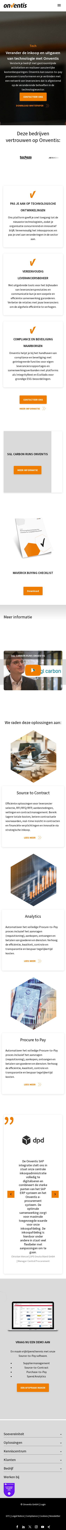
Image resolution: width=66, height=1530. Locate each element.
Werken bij (11, 1477)
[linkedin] (23, 1526)
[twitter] (30, 1526)
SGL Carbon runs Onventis (27, 454)
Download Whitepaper (29, 105)
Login (43, 1504)
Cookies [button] (43, 1516)
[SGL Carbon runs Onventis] (33, 670)
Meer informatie (30, 408)
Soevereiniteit (14, 1434)
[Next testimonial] (55, 1194)
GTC (8, 1516)
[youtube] (42, 1526)
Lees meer (30, 837)
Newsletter (54, 1516)
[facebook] (17, 1526)
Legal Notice (18, 1516)
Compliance (32, 1516)
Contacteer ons (33, 96)
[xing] (49, 1526)
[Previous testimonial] (10, 1194)
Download (33, 591)
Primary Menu (59, 5)
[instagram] (36, 1526)
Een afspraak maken (33, 1387)
